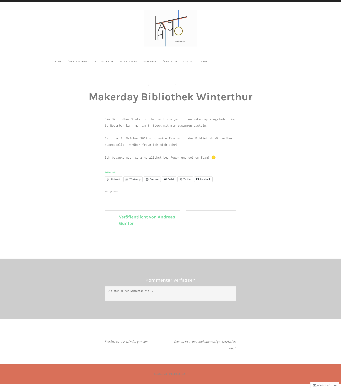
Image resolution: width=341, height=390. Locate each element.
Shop (204, 61)
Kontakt (189, 61)
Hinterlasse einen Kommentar (199, 85)
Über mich (170, 61)
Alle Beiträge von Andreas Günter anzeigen (148, 230)
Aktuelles (102, 61)
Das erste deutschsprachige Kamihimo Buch (205, 342)
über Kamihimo (78, 61)
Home (58, 61)
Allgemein (197, 216)
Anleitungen (128, 61)
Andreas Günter (162, 85)
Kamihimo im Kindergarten (126, 338)
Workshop (150, 61)
